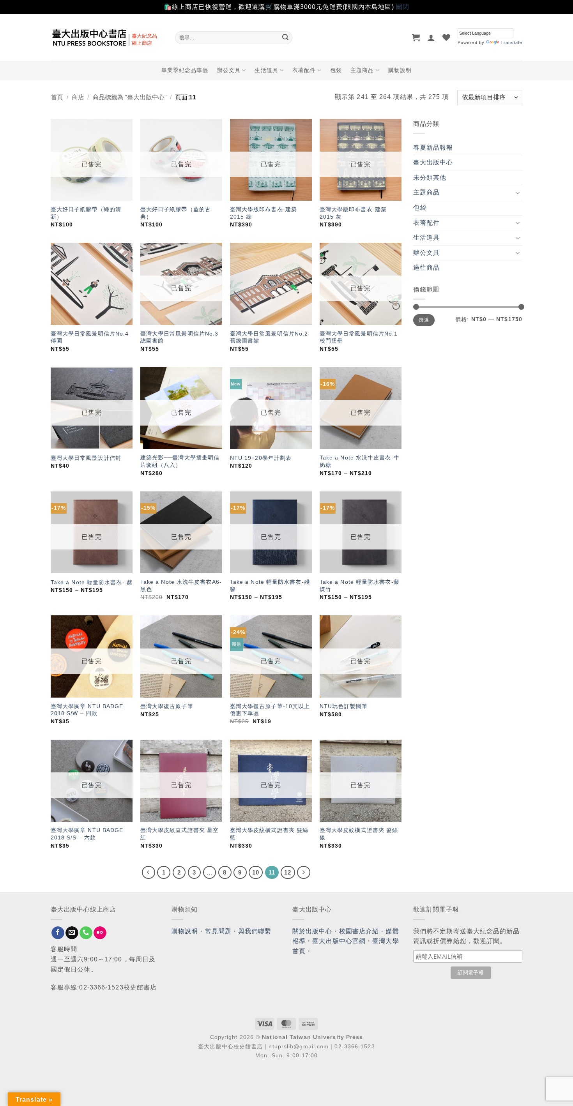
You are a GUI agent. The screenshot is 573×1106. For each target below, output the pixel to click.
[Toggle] (517, 192)
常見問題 (218, 931)
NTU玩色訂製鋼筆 (344, 706)
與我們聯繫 (255, 931)
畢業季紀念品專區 (185, 70)
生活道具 (266, 70)
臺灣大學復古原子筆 (166, 706)
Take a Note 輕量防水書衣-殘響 (270, 585)
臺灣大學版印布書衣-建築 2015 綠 (263, 213)
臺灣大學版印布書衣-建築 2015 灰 (353, 213)
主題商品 (362, 70)
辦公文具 (229, 70)
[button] (416, 37)
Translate (511, 42)
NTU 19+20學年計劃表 (261, 458)
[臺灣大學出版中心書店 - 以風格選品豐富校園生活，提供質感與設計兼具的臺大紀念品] (107, 37)
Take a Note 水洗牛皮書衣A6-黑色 (181, 585)
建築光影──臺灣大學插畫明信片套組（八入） (179, 461)
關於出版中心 (312, 931)
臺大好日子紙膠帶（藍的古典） (175, 213)
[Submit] (285, 37)
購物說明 (400, 70)
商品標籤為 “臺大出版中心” (129, 97)
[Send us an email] (71, 933)
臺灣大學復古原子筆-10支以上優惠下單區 (270, 710)
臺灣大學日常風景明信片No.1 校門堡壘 (359, 337)
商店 (78, 97)
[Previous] (148, 872)
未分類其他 (430, 177)
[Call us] (86, 933)
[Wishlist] (446, 37)
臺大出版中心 (433, 162)
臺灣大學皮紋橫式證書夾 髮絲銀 (359, 834)
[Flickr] (100, 933)
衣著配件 (304, 70)
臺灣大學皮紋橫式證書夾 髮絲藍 (269, 834)
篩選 (424, 320)
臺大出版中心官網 (339, 941)
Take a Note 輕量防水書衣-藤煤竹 (360, 585)
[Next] (303, 872)
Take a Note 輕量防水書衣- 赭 (92, 582)
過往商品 (426, 267)
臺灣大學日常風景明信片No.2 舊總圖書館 (269, 337)
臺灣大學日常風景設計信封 (86, 458)
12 (287, 872)
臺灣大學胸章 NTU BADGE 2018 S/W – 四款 (87, 710)
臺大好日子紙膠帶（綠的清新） (86, 213)
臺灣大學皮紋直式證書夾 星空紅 (179, 834)
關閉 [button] (402, 7)
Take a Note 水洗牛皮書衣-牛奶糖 (360, 461)
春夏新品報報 (433, 147)
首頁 (57, 97)
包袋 (336, 70)
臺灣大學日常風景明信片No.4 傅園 (90, 337)
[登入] (431, 37)
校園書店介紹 (359, 931)
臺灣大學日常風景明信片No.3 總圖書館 (179, 337)
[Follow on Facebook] (57, 933)
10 (255, 872)
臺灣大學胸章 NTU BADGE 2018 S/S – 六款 (87, 834)
